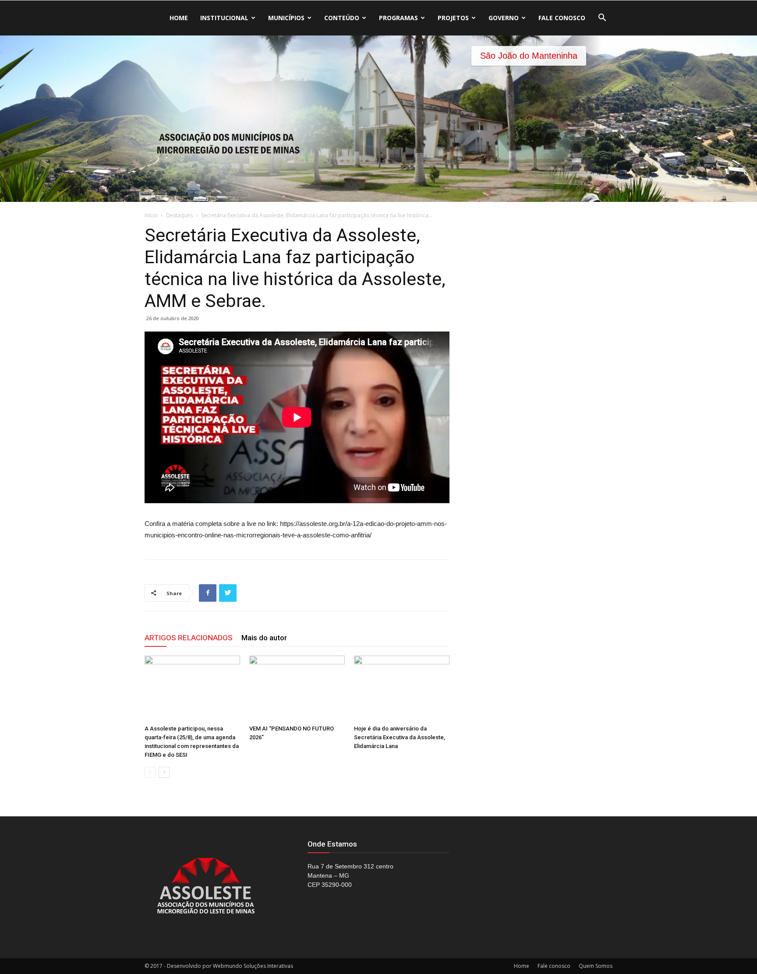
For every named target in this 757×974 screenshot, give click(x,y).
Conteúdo (341, 18)
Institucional (224, 18)
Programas (398, 18)
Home (179, 18)
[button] (601, 18)
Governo (503, 18)
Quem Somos (595, 966)
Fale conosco (561, 18)
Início (151, 215)
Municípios (286, 18)
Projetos (453, 18)
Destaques (179, 215)
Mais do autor (264, 637)
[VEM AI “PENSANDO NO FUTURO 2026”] (297, 688)
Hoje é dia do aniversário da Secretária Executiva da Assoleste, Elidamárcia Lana (399, 737)
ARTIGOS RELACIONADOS (189, 637)
